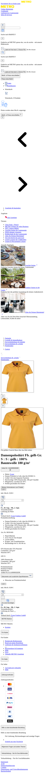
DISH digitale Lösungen (13, 232)
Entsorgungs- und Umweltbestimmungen (14, 769)
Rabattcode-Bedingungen (13, 641)
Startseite (8, 338)
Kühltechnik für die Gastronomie (16, 234)
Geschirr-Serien (30, 265)
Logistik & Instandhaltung (13, 340)
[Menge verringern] (2, 500)
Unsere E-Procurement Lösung (15, 241)
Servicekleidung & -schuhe (14, 344)
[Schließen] (2, 117)
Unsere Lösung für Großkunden (15, 240)
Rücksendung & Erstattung (14, 648)
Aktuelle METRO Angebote (14, 654)
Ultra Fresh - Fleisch (12, 225)
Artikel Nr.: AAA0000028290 (10, 468)
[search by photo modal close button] (2, 38)
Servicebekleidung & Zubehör (15, 342)
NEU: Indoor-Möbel (12, 228)
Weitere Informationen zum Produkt (12, 487)
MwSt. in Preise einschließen (10, 115)
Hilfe (6, 650)
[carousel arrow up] (3, 396)
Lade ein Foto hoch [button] (11, 49)
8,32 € (3, 489)
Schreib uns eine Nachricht (14, 741)
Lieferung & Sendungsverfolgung (16, 645)
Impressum (4, 762)
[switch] (7, 79)
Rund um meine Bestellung (14, 643)
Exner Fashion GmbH (18, 516)
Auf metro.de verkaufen (13, 668)
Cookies (3, 767)
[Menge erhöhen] (23, 500)
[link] (24, 93)
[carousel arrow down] (3, 406)
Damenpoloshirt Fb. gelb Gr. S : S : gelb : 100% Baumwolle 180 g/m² (21, 459)
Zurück (7, 349)
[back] (3, 25)
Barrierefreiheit (6, 771)
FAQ (6, 652)
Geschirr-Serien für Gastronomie (16, 230)
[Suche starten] (3, 52)
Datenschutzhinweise (8, 765)
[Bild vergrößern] (22, 428)
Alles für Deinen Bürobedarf (14, 236)
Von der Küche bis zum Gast (14, 238)
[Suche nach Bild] (3, 30)
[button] (22, 354)
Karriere (7, 627)
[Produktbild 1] (4, 401)
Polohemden (9, 346)
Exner (12, 474)
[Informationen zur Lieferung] (15, 611)
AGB (2, 764)
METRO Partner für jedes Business (16, 226)
